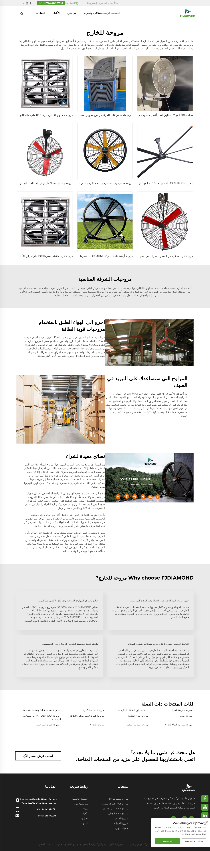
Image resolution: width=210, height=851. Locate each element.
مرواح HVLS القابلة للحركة (115, 803)
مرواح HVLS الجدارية (117, 813)
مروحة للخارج (97, 724)
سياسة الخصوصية (43, 844)
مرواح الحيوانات (120, 823)
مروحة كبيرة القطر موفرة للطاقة (87, 715)
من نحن (72, 13)
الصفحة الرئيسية (110, 13)
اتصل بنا (40, 13)
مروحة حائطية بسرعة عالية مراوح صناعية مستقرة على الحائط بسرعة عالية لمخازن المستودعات (81, 183)
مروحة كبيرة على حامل (48, 724)
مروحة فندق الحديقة (138, 715)
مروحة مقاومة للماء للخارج (178, 724)
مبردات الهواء (121, 828)
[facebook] (30, 3)
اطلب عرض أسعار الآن (38, 756)
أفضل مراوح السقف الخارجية (133, 710)
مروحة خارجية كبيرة (182, 710)
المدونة (84, 823)
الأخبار (56, 13)
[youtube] (27, 3)
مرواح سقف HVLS (118, 798)
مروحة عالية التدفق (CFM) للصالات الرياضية (42, 717)
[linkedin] (22, 3)
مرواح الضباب (121, 818)
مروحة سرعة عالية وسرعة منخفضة (41, 710)
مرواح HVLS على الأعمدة (115, 808)
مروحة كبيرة (186, 715)
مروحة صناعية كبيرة (93, 710)
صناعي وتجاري (92, 13)
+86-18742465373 (51, 3)
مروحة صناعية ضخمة (137, 724)
